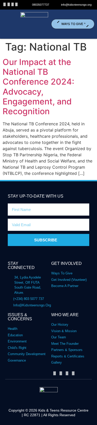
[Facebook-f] (4, 4)
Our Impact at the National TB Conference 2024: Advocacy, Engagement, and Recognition (38, 87)
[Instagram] (16, 4)
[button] (9, 24)
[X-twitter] (8, 4)
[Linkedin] (12, 4)
